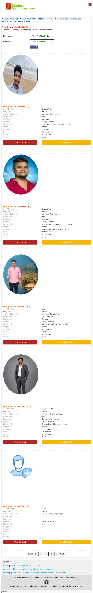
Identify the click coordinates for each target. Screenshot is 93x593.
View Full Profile (66, 142)
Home (5, 566)
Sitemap (6, 572)
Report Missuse (46, 569)
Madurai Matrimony (11, 30)
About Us (16, 572)
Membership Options (29, 569)
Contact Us (35, 566)
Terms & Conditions (30, 572)
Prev (30, 554)
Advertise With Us (10, 569)
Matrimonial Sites (28, 30)
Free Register (22, 566)
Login (13, 566)
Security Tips (60, 572)
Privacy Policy (47, 572)
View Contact (20, 142)
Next (62, 554)
